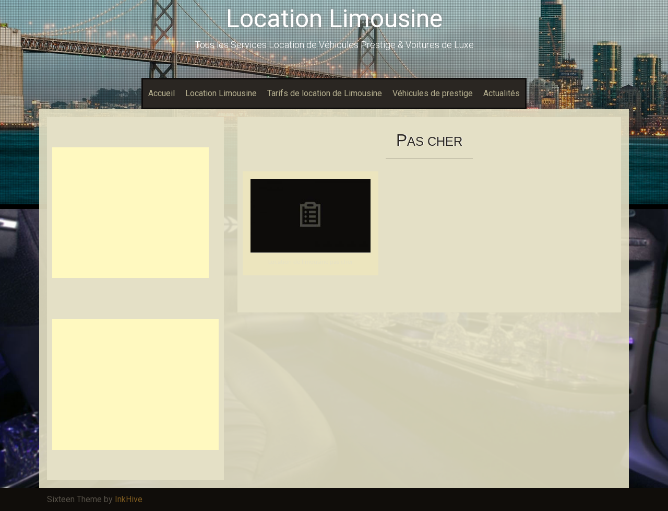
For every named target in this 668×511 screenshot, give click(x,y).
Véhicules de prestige (432, 93)
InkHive (128, 499)
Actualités (501, 93)
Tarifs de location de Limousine (324, 93)
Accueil (161, 93)
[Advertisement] (130, 212)
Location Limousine (334, 18)
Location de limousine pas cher (310, 262)
